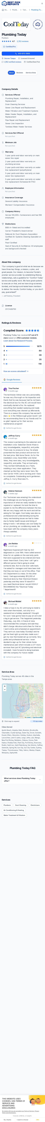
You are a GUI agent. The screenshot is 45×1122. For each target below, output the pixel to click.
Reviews (19, 73)
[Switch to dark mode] (37, 3)
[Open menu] (42, 3)
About (11, 73)
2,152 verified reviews (12, 62)
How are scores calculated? (14, 371)
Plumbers (7, 805)
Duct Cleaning (20, 805)
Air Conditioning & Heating (14, 810)
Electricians (35, 805)
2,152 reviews (22, 41)
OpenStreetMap (38, 717)
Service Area (31, 73)
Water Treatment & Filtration (14, 815)
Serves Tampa (10, 58)
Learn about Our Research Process (17, 341)
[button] (4, 686)
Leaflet (28, 717)
